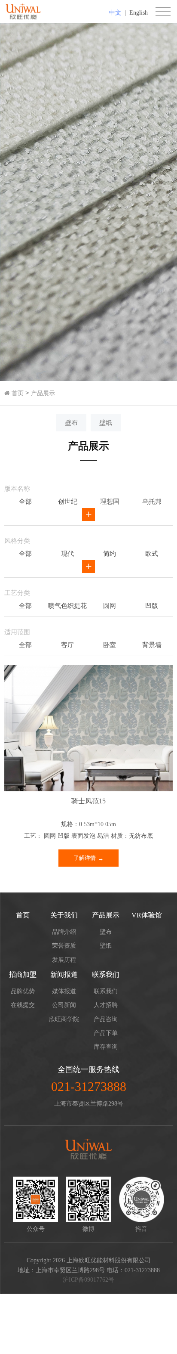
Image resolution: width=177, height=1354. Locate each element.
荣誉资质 (64, 945)
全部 (25, 501)
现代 (67, 553)
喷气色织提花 (67, 605)
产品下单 (106, 1033)
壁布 (71, 422)
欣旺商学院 (64, 1019)
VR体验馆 (146, 915)
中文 (115, 12)
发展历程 (64, 960)
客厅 (67, 644)
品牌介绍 (64, 932)
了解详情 (84, 858)
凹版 (151, 605)
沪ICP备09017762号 (88, 1280)
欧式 (151, 553)
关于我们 (64, 915)
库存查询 (106, 1047)
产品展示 (43, 393)
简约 (109, 553)
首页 (17, 393)
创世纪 (67, 501)
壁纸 (105, 422)
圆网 (109, 605)
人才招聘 (106, 1005)
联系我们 (105, 974)
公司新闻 (64, 1005)
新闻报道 (64, 974)
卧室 (109, 644)
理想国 (109, 501)
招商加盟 (23, 974)
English (138, 12)
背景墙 (152, 644)
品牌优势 (23, 991)
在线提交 (23, 1005)
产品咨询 (106, 1019)
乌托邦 (152, 501)
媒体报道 (64, 991)
